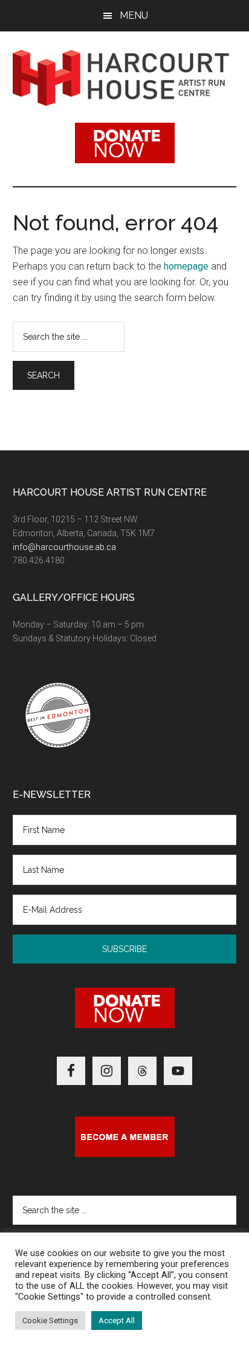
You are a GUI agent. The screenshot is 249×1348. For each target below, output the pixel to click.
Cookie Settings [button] (50, 1320)
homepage (186, 266)
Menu (134, 15)
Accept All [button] (117, 1320)
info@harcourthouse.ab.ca (64, 547)
